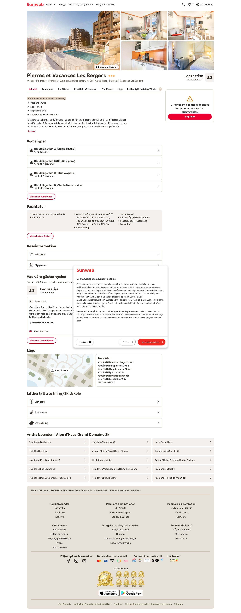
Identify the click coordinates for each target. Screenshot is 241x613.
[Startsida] (35, 4)
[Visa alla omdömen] (199, 77)
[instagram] (76, 562)
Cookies (120, 534)
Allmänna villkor (103, 604)
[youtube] (84, 562)
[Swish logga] (119, 562)
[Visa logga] (105, 562)
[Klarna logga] (125, 562)
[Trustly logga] (112, 562)
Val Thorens (181, 512)
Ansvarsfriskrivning (120, 543)
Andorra (59, 516)
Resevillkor (181, 538)
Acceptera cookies (150, 342)
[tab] (33, 89)
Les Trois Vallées (120, 516)
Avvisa (126, 342)
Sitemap (178, 604)
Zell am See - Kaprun (120, 512)
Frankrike (60, 512)
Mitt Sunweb (181, 534)
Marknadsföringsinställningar (120, 538)
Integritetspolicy (120, 529)
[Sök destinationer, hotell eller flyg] (183, 4)
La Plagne (181, 516)
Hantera (83, 342)
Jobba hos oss (59, 547)
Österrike (59, 508)
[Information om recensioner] (202, 79)
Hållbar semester (59, 534)
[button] (73, 40)
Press (59, 543)
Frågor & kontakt (182, 529)
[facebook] (68, 562)
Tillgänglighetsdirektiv (59, 538)
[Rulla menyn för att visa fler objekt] (160, 89)
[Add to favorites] (116, 15)
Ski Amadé (120, 508)
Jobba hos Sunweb (83, 604)
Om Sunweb (59, 529)
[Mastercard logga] (99, 562)
